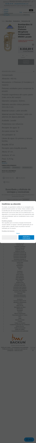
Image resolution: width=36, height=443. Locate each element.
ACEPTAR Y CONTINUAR (26, 237)
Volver (18, 233)
